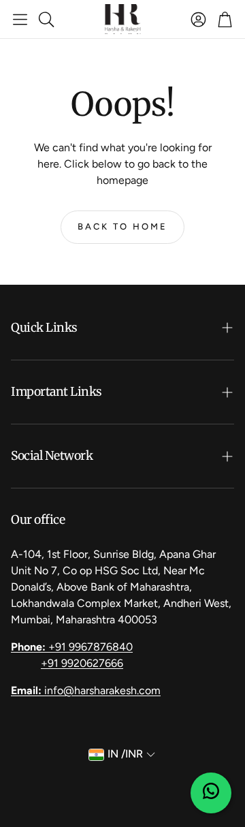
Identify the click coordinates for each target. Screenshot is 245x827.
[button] (20, 19)
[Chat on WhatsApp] (211, 793)
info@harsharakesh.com (86, 690)
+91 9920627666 (82, 663)
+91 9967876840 (72, 646)
